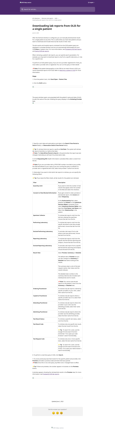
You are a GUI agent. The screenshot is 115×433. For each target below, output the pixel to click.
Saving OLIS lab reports (42, 51)
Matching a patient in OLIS (67, 70)
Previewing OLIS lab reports (73, 49)
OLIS (56, 18)
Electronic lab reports (47, 18)
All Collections (36, 18)
